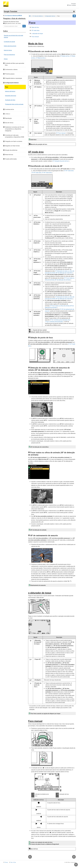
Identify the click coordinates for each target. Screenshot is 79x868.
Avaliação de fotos (10, 100)
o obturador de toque (37, 33)
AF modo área (35, 30)
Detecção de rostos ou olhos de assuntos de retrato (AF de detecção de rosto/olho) (59, 272)
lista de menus (8, 50)
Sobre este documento (10, 46)
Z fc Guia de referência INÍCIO (13, 15)
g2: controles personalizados (55, 321)
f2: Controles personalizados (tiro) (61, 320)
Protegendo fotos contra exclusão (14, 104)
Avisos (6, 59)
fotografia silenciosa (10, 95)
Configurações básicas (50, 16)
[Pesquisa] (24, 26)
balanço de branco (10, 91)
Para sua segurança (9, 54)
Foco (6, 87)
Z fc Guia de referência (37, 16)
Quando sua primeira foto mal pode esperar (13, 36)
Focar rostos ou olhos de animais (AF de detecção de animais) (59, 279)
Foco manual (35, 36)
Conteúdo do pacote (9, 41)
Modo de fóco (35, 27)
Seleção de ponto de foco (62, 161)
